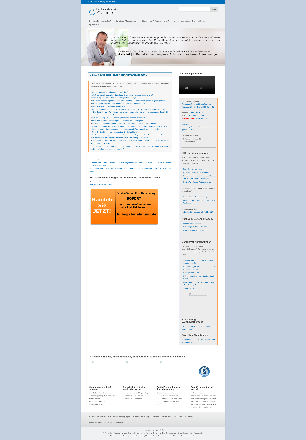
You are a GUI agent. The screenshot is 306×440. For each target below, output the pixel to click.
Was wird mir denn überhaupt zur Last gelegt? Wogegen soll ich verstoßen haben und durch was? (129, 109)
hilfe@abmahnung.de (196, 115)
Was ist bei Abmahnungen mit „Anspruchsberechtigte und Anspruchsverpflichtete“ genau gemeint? (129, 101)
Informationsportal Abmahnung (195, 197)
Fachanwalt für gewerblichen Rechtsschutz (198, 104)
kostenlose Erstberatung (192, 169)
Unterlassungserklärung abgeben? (196, 172)
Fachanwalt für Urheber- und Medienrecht (198, 107)
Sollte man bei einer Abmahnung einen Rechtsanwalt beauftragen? (117, 121)
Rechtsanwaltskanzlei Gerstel (99, 417)
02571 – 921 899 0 (196, 113)
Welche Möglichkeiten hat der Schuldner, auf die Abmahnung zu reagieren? (120, 138)
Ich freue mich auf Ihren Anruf (101, 185)
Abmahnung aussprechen (184, 21)
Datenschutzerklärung (140, 417)
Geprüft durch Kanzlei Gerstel (202, 388)
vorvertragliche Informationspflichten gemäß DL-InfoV (108, 422)
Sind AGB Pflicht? (190, 288)
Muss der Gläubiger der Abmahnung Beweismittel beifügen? (115, 132)
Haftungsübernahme (191, 273)
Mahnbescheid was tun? (192, 223)
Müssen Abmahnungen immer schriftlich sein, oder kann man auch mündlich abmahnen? (125, 123)
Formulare (156, 417)
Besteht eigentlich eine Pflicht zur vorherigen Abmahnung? (114, 98)
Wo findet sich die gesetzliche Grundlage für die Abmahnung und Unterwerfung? (122, 95)
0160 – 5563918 (201, 118)
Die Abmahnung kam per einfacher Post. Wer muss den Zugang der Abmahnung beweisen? (127, 135)
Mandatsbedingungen (121, 417)
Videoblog (202, 21)
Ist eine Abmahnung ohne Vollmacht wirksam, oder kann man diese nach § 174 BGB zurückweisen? (130, 126)
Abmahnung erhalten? (102, 21)
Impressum (92, 25)
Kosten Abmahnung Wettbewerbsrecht (197, 182)
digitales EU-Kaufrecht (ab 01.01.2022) (198, 212)
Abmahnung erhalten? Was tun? (99, 388)
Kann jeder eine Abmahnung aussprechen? (108, 106)
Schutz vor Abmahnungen (126, 21)
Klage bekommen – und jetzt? (194, 230)
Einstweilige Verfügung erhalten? (155, 21)
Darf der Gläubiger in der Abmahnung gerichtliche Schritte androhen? (118, 118)
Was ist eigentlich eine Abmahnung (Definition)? (110, 92)
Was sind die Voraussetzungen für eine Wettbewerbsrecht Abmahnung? (119, 103)
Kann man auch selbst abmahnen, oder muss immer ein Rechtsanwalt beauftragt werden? (126, 129)
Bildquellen (178, 417)
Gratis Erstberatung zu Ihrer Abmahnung (168, 388)
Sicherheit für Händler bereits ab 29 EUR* (134, 388)
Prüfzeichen (166, 417)
